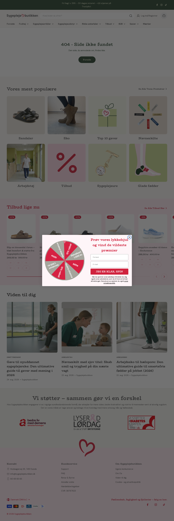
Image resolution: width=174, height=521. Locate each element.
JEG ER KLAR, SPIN (109, 271)
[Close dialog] (129, 237)
